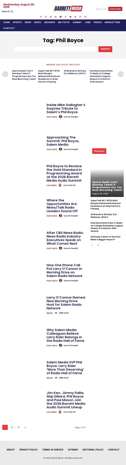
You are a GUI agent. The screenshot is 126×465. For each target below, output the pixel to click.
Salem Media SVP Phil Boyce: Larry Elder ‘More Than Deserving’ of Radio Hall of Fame (65, 367)
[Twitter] (46, 17)
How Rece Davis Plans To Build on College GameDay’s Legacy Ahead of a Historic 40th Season (101, 76)
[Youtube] (61, 17)
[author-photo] (61, 116)
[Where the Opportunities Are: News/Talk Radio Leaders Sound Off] (23, 208)
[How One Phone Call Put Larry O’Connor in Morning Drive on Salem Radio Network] (23, 272)
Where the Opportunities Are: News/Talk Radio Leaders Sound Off (62, 205)
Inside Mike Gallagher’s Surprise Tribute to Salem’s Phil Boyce (66, 108)
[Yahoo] (85, 17)
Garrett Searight (71, 117)
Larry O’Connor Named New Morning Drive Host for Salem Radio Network (66, 302)
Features (52, 117)
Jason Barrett (69, 185)
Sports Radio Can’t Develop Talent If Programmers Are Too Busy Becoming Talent (24, 75)
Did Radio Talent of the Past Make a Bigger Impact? (105, 238)
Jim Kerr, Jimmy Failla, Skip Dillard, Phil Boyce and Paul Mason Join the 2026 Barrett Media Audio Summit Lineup (66, 400)
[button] (8, 11)
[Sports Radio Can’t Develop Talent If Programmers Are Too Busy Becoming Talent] (107, 174)
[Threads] (75, 17)
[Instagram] (51, 17)
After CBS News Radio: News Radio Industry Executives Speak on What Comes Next (65, 238)
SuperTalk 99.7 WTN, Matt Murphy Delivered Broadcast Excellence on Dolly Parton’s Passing (49, 76)
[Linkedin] (56, 17)
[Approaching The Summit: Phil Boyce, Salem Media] (23, 143)
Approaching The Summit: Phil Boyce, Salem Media (63, 141)
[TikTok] (65, 17)
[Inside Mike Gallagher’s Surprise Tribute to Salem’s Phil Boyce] (23, 110)
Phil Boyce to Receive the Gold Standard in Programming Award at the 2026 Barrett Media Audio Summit (64, 173)
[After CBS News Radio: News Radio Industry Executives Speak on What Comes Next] (23, 240)
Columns (52, 185)
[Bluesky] (70, 17)
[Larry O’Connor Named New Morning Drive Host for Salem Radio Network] (23, 305)
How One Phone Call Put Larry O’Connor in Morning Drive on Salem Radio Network (64, 270)
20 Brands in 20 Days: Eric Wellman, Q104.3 (75, 72)
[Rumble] (80, 17)
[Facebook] (41, 17)
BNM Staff (63, 313)
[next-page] (121, 74)
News (50, 313)
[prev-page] (5, 74)
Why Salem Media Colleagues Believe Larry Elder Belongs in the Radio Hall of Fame (65, 335)
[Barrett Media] (68, 8)
